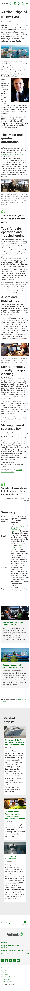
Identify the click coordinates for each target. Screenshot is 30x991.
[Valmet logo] (7, 3)
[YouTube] (18, 960)
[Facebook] (2, 960)
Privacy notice (5, 979)
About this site (5, 967)
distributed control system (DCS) (13, 154)
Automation (22, 699)
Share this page (5, 923)
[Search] (23, 4)
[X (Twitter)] (10, 960)
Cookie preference (6, 981)
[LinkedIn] (14, 960)
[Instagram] (6, 960)
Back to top (25, 924)
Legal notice (4, 972)
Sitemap (3, 970)
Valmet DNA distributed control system (17, 529)
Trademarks (4, 974)
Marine (3, 701)
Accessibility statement (8, 976)
